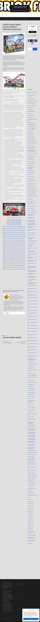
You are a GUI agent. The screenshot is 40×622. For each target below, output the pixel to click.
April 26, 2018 (5, 31)
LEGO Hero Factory (31, 191)
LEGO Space (30, 416)
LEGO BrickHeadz (31, 126)
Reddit (16, 291)
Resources (13, 18)
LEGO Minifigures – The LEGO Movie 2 (32, 274)
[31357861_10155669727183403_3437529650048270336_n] (14, 240)
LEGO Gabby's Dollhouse (32, 180)
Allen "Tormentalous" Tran (14, 31)
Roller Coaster (18, 337)
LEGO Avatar (30, 109)
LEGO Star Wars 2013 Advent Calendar (31, 436)
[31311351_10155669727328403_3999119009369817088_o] (14, 234)
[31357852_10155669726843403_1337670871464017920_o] (14, 228)
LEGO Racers (30, 405)
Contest (29, 97)
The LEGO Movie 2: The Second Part (32, 538)
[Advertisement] (14, 280)
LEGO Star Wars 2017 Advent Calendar (31, 445)
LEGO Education (30, 163)
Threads (12, 291)
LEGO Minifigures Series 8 (32, 349)
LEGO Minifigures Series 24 (32, 328)
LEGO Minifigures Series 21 (32, 319)
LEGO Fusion (30, 178)
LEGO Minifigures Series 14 (32, 297)
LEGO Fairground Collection (31, 168)
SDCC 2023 (30, 521)
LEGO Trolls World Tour (32, 476)
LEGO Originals (30, 394)
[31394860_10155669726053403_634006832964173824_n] (14, 261)
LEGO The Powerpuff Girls (32, 466)
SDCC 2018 (30, 511)
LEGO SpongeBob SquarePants (31, 423)
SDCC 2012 (30, 499)
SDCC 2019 (30, 513)
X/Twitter (4, 291)
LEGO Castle (30, 132)
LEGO (7, 337)
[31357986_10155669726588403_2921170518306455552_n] (14, 242)
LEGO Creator (7, 335)
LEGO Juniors (30, 208)
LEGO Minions (30, 361)
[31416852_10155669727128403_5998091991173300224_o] (14, 244)
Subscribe (32, 31)
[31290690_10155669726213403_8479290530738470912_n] (14, 246)
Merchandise (25, 18)
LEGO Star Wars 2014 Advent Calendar (31, 439)
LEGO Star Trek (30, 425)
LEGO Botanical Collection (32, 119)
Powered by (30, 35)
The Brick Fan (20, 7)
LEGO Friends (30, 176)
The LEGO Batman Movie (32, 532)
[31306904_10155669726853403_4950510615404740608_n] (14, 232)
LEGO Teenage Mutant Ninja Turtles (31, 459)
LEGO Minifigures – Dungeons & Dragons (31, 251)
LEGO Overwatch (31, 396)
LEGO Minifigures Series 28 (32, 340)
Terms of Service (18, 583)
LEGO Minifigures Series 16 (32, 303)
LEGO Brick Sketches (31, 124)
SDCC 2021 (30, 517)
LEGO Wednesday (31, 484)
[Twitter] (5, 313)
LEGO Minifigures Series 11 (32, 288)
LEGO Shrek (30, 411)
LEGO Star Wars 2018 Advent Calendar (31, 448)
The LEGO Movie (31, 535)
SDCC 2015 (30, 505)
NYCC (29, 497)
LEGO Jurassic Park (31, 210)
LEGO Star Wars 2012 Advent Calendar (31, 433)
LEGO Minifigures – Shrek (32, 263)
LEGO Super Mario (31, 454)
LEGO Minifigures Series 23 (32, 325)
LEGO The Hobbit (31, 461)
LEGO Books (30, 115)
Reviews (19, 18)
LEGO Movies (30, 380)
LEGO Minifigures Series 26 (32, 334)
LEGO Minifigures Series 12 (32, 291)
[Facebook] (3, 313)
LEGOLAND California (31, 495)
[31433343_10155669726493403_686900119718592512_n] (14, 267)
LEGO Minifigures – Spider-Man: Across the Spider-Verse (32, 267)
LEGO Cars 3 (30, 130)
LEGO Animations (31, 103)
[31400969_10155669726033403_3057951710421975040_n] (14, 263)
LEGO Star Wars (30, 427)
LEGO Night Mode (31, 384)
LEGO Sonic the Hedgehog (32, 413)
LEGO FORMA (30, 170)
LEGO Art (29, 107)
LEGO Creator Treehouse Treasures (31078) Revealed (7, 342)
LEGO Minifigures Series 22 (32, 322)
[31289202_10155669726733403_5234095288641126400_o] (14, 226)
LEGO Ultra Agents (31, 478)
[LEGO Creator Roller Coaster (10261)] (14, 217)
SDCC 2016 (30, 507)
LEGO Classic (30, 136)
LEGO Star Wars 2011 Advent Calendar (31, 430)
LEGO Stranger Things (31, 450)
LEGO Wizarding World (32, 488)
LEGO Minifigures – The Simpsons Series (32, 283)
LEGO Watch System (31, 482)
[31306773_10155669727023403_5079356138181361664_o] (14, 269)
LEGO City (29, 134)
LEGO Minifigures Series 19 (32, 313)
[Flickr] (7, 313)
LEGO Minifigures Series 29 (32, 343)
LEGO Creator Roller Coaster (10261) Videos (20, 342)
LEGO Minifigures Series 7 (32, 346)
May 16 (20, 69)
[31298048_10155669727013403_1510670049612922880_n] (14, 236)
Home (4, 18)
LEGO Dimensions (31, 142)
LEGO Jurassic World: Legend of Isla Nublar (31, 224)
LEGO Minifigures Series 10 (32, 285)
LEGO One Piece (30, 392)
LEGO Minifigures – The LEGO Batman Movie (32, 271)
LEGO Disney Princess (31, 153)
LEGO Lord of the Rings (32, 234)
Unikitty (29, 543)
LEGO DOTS (30, 155)
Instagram (9, 291)
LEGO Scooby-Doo (31, 407)
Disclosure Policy (21, 584)
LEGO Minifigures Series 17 (32, 306)
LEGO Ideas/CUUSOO (31, 203)
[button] (38, 609)
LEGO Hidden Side (31, 193)
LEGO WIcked (30, 486)
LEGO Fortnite (30, 174)
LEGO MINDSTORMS (31, 240)
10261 (4, 337)
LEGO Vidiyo (30, 480)
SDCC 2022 (30, 519)
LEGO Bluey (30, 113)
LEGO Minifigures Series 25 (32, 331)
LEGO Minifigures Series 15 (32, 300)
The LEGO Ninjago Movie (32, 540)
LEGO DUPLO (30, 159)
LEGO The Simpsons (31, 469)
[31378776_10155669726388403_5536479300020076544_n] (14, 259)
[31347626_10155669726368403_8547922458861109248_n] (14, 253)
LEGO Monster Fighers (32, 375)
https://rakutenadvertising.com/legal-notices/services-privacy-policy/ (9, 612)
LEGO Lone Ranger (31, 232)
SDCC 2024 (30, 523)
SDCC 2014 (30, 503)
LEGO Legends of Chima (32, 229)
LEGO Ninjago (30, 388)
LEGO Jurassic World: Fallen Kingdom (31, 221)
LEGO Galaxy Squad (31, 183)
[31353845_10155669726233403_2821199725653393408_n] (14, 255)
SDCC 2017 (30, 509)
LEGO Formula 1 (30, 172)
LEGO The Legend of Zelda (32, 463)
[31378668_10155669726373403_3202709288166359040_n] (14, 257)
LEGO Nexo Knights (31, 382)
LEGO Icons (30, 201)
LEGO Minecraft (30, 242)
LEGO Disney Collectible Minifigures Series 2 (32, 151)
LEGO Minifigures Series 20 (32, 316)
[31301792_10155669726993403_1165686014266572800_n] (14, 230)
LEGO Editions (30, 161)
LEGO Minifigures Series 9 (32, 352)
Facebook (22, 290)
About (8, 18)
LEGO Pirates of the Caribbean (31, 401)
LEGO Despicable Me (31, 140)
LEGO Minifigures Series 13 (32, 294)
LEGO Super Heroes (31, 452)
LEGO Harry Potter (31, 189)
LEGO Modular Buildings (32, 370)
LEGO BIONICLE (31, 111)
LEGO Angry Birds (31, 99)
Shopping (29, 530)
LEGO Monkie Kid (31, 373)
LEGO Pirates (30, 398)
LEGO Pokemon (30, 403)
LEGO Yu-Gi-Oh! (31, 493)
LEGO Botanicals (30, 122)
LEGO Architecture (31, 105)
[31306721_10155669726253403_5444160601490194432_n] (14, 248)
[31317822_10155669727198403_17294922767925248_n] (14, 238)
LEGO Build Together (31, 128)
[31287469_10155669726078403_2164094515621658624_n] (14, 265)
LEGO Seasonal (30, 409)
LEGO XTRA (30, 491)
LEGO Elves (30, 165)
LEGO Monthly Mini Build (32, 377)
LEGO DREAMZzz (31, 157)
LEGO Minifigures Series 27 (32, 337)
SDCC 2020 (30, 515)
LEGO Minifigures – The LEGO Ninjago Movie (32, 277)
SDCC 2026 (30, 528)
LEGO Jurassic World (31, 212)
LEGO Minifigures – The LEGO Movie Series (32, 359)
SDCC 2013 (30, 501)
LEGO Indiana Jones (31, 206)
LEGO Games (30, 185)
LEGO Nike (30, 386)
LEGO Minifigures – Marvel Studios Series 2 (32, 261)
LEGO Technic (30, 456)
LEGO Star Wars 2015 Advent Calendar (31, 442)
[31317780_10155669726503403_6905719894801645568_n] (14, 250)
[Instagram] (6, 313)
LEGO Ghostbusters (31, 187)
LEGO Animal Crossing (31, 101)
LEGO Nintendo (30, 390)
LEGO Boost (30, 117)
